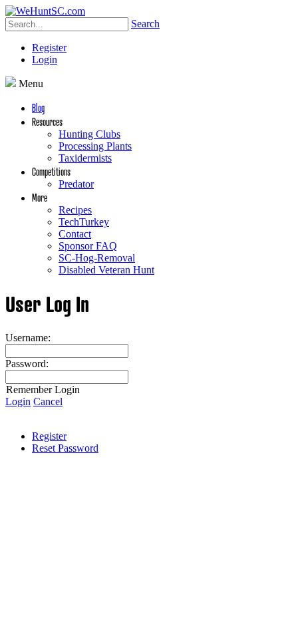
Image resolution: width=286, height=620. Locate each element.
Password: (27, 363)
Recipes (75, 210)
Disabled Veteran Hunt (106, 269)
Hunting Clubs (89, 134)
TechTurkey (84, 222)
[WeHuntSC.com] (45, 11)
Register (49, 47)
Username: (28, 337)
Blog (38, 107)
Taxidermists (85, 158)
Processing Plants (95, 146)
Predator (76, 184)
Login (44, 59)
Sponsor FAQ (88, 245)
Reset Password (65, 448)
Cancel (48, 401)
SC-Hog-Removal (97, 257)
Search (145, 23)
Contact (75, 233)
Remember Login (43, 389)
